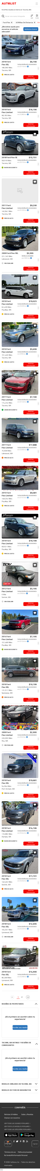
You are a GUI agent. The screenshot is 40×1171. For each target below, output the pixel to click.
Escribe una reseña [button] (20, 1027)
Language (8, 1143)
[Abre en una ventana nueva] (11, 1135)
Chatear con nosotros (12, 1117)
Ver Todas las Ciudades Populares (17, 1123)
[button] (31, 16)
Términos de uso (10, 1152)
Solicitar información (31, 77)
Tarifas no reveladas (27, 256)
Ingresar (35, 1144)
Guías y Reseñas (27, 1114)
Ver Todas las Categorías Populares (18, 1129)
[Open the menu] (36, 4)
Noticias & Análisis (11, 1114)
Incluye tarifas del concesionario (27, 64)
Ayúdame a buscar (31, 29)
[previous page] (12, 997)
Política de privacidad (25, 1152)
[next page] (28, 997)
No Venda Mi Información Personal (15, 1155)
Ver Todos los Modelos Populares (17, 1126)
